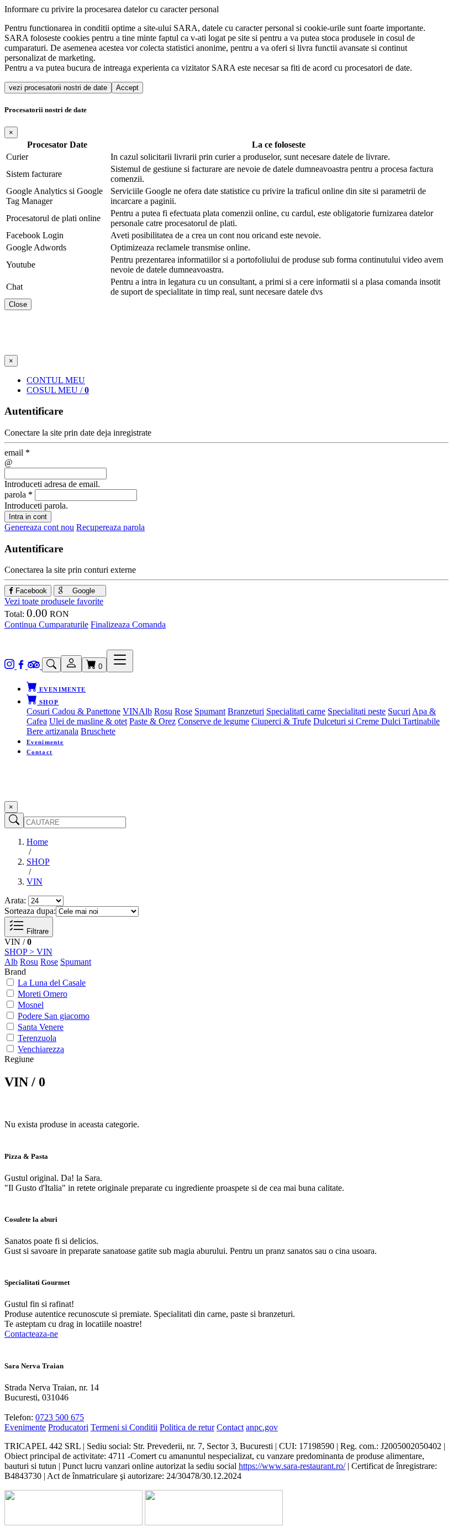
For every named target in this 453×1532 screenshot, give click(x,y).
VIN (131, 711)
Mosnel (31, 1005)
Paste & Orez (152, 721)
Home (37, 841)
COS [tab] (58, 390)
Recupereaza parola (110, 527)
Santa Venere (41, 1027)
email (17, 452)
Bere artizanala (52, 731)
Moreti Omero (42, 993)
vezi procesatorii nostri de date (58, 87)
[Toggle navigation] (120, 661)
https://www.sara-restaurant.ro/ (292, 1466)
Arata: (15, 900)
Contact (39, 752)
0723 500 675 (59, 1417)
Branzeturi (246, 711)
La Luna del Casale (52, 982)
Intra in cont (28, 517)
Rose (183, 711)
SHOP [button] (48, 702)
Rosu (163, 711)
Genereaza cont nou (39, 527)
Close (18, 304)
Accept (127, 87)
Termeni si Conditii (124, 1427)
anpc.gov (262, 1427)
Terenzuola (37, 1038)
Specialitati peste (357, 711)
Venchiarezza (41, 1049)
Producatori (68, 1427)
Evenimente (45, 742)
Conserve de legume (213, 721)
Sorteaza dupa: (30, 911)
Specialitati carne (295, 711)
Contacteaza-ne (31, 1333)
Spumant (209, 711)
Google (83, 591)
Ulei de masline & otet (88, 721)
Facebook (30, 591)
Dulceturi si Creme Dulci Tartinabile (376, 721)
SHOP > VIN (28, 951)
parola (18, 494)
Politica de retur (187, 1427)
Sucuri (399, 711)
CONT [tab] (56, 380)
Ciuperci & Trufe (281, 721)
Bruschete (98, 731)
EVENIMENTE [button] (61, 689)
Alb (145, 711)
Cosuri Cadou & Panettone (73, 711)
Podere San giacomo (53, 1016)
